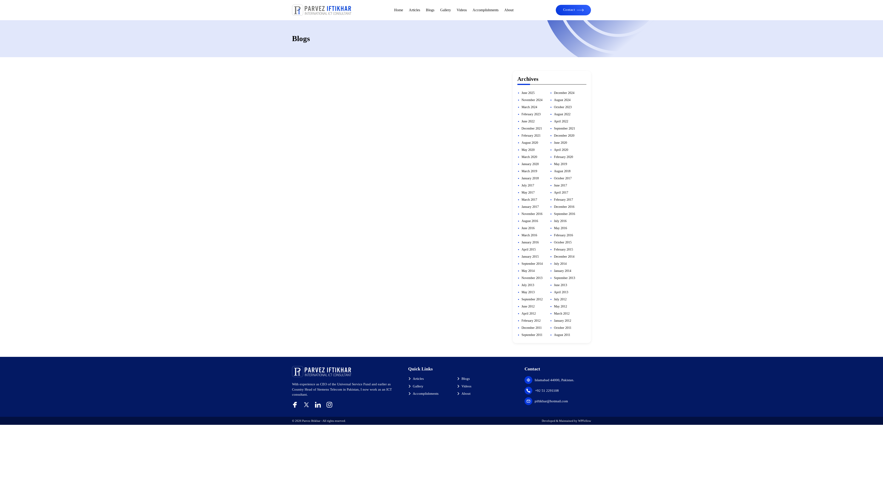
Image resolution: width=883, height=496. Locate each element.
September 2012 (532, 299)
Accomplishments (486, 10)
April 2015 (529, 249)
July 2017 (528, 185)
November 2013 (532, 278)
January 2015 (530, 256)
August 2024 (562, 100)
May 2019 (560, 164)
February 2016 (563, 235)
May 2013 (528, 292)
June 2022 (528, 121)
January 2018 (530, 178)
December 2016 (564, 207)
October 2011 (562, 328)
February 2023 (531, 114)
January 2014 (562, 271)
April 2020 (561, 150)
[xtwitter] (306, 405)
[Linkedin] (318, 405)
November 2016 (532, 214)
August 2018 (562, 171)
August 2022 (562, 114)
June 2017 (560, 185)
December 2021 (532, 128)
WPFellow (584, 421)
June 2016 (528, 228)
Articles (414, 10)
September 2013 (564, 278)
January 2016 (530, 242)
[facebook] (295, 405)
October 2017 (563, 178)
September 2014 (532, 263)
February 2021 (531, 135)
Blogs (430, 10)
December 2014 (564, 256)
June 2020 (560, 142)
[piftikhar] (322, 10)
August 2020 (530, 142)
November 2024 (532, 100)
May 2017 (528, 192)
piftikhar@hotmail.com (551, 401)
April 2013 (561, 292)
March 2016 (529, 235)
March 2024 (529, 107)
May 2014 (528, 271)
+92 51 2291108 (547, 390)
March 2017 (529, 199)
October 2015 (563, 242)
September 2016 (564, 214)
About (508, 10)
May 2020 (528, 150)
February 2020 (563, 157)
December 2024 (564, 93)
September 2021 (564, 128)
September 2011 (532, 335)
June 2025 (528, 93)
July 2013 (528, 285)
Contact (569, 9)
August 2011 (562, 335)
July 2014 (560, 263)
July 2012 (560, 299)
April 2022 (561, 121)
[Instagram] (329, 405)
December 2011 (532, 328)
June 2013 (560, 285)
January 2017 (530, 207)
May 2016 (560, 228)
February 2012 (531, 320)
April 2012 (529, 313)
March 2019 (529, 171)
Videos (462, 10)
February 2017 (563, 199)
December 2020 (564, 135)
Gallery (445, 10)
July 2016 (560, 221)
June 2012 (528, 306)
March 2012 (562, 313)
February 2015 (563, 249)
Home (398, 10)
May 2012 (560, 306)
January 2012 (562, 320)
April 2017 (561, 192)
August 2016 (530, 221)
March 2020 (529, 157)
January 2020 (530, 164)
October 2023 (563, 107)
